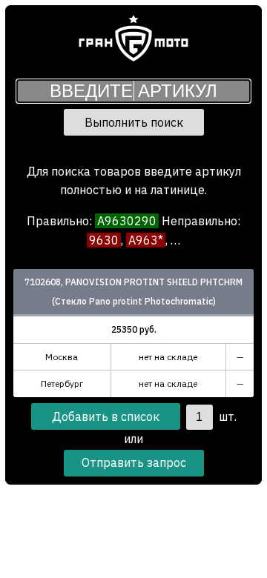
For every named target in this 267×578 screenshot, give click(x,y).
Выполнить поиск (134, 122)
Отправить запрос (134, 462)
